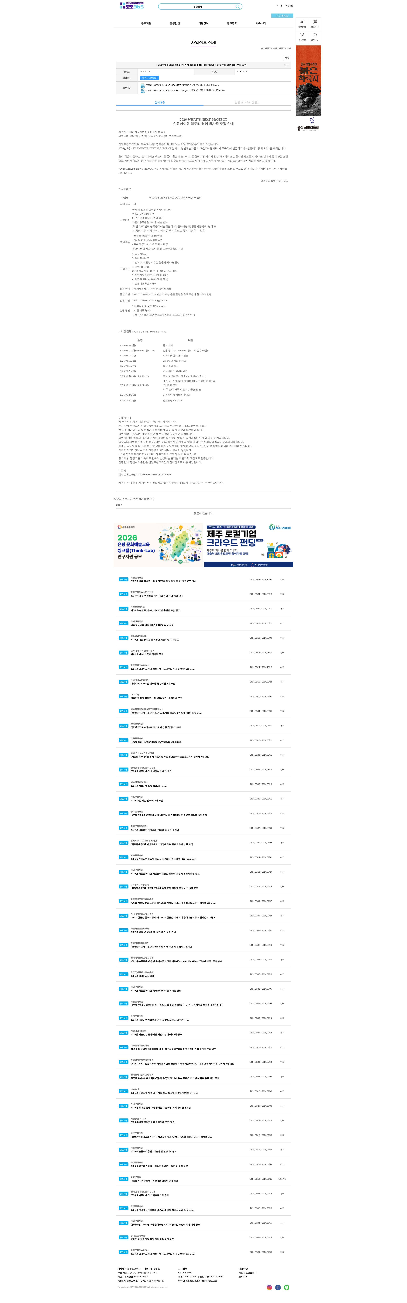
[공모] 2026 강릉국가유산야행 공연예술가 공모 (154, 1180)
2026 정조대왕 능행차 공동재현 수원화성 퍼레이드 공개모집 (161, 1107)
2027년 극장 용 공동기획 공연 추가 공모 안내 (153, 931)
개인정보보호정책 (248, 1272)
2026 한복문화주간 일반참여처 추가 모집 (151, 771)
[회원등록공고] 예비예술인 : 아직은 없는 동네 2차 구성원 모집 (162, 844)
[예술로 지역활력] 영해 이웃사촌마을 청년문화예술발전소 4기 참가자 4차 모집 (170, 756)
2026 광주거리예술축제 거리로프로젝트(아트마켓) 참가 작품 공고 (164, 858)
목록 (287, 57)
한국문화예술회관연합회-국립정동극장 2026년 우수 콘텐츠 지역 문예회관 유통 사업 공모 (175, 1078)
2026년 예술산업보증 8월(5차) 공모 (149, 785)
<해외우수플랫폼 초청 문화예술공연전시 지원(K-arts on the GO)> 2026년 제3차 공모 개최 (176, 961)
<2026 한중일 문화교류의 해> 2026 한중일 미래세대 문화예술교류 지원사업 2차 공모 (173, 902)
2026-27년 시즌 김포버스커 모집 (147, 800)
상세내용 (160, 102)
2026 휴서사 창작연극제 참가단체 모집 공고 (153, 1122)
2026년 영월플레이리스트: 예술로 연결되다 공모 (155, 829)
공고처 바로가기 (149, 78)
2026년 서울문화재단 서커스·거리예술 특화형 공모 (156, 990)
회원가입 (289, 5)
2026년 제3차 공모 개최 (143, 975)
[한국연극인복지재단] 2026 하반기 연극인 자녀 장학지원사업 (161, 946)
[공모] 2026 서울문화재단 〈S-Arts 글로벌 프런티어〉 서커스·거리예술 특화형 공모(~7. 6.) (176, 1005)
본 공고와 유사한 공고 (247, 102)
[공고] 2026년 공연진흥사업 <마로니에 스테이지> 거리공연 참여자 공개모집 (169, 814)
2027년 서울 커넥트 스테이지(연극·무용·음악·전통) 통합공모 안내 (163, 581)
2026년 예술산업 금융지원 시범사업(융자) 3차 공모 (156, 1034)
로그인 (279, 5)
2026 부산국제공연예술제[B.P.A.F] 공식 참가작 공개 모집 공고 (162, 1209)
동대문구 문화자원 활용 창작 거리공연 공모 (152, 1239)
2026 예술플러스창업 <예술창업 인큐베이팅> (153, 1151)
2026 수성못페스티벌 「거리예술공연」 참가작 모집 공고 (159, 1165)
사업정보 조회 (271, 48)
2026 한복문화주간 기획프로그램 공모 (150, 1195)
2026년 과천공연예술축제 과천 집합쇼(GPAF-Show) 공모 (160, 1019)
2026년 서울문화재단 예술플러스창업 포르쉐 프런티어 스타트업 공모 (165, 873)
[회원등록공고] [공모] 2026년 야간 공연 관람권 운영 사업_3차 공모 (164, 888)
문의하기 (243, 1276)
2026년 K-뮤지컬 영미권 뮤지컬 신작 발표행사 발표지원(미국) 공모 (164, 1092)
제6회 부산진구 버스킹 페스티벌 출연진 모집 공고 (155, 610)
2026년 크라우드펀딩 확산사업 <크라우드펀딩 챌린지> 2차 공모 (163, 668)
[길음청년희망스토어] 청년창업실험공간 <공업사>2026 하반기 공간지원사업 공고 (171, 1136)
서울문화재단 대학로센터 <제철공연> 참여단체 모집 (157, 698)
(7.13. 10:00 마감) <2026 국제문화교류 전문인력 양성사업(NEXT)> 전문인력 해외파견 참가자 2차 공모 (182, 1063)
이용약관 (243, 1268)
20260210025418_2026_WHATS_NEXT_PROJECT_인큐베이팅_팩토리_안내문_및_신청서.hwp (185, 90)
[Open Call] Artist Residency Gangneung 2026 (156, 741)
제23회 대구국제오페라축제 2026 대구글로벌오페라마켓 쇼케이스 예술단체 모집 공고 (173, 1048)
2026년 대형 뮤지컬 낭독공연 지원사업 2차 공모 (155, 639)
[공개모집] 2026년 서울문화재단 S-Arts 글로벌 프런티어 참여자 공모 (165, 1224)
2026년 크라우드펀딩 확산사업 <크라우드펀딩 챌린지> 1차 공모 (163, 1253)
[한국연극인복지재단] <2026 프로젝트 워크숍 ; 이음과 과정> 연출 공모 (166, 712)
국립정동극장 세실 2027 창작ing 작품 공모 (152, 624)
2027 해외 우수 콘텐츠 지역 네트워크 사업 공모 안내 (157, 595)
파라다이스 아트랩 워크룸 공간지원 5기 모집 (153, 683)
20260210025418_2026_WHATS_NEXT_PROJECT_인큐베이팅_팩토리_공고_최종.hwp (182, 85)
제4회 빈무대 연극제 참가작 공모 (147, 654)
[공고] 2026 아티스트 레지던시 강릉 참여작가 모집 (156, 727)
